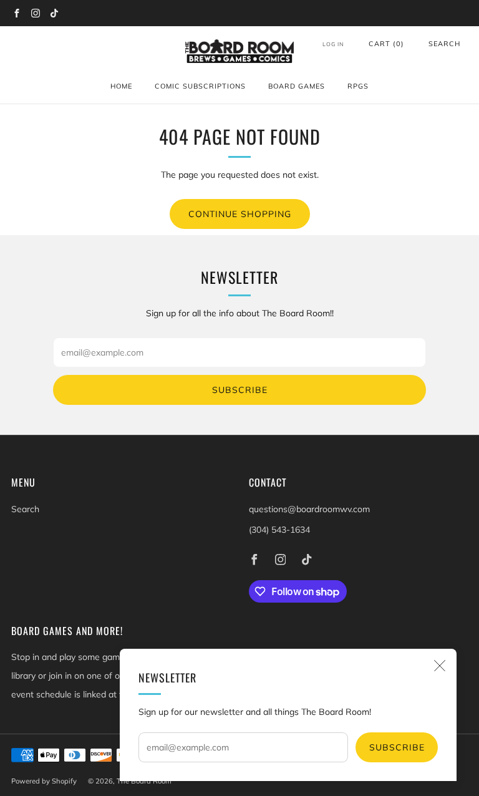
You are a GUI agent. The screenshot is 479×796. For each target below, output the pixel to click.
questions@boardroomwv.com (309, 509)
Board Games (296, 86)
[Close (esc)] (440, 665)
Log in (333, 44)
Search (444, 43)
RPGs (358, 86)
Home (121, 86)
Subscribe (397, 747)
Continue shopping (239, 214)
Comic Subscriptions (200, 86)
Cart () (386, 43)
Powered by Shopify (44, 781)
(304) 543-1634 (279, 529)
